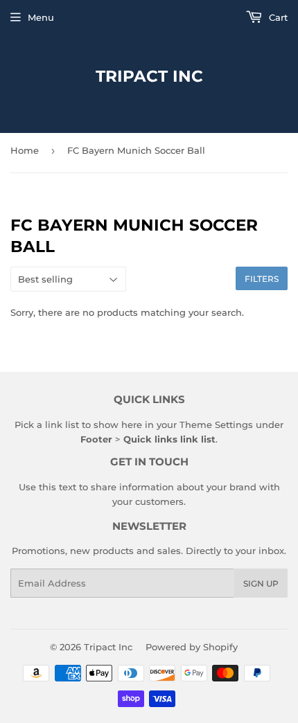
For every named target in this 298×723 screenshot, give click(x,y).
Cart (277, 17)
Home (24, 150)
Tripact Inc (149, 76)
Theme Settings (216, 424)
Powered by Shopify (192, 646)
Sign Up (261, 583)
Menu (41, 17)
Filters (262, 279)
